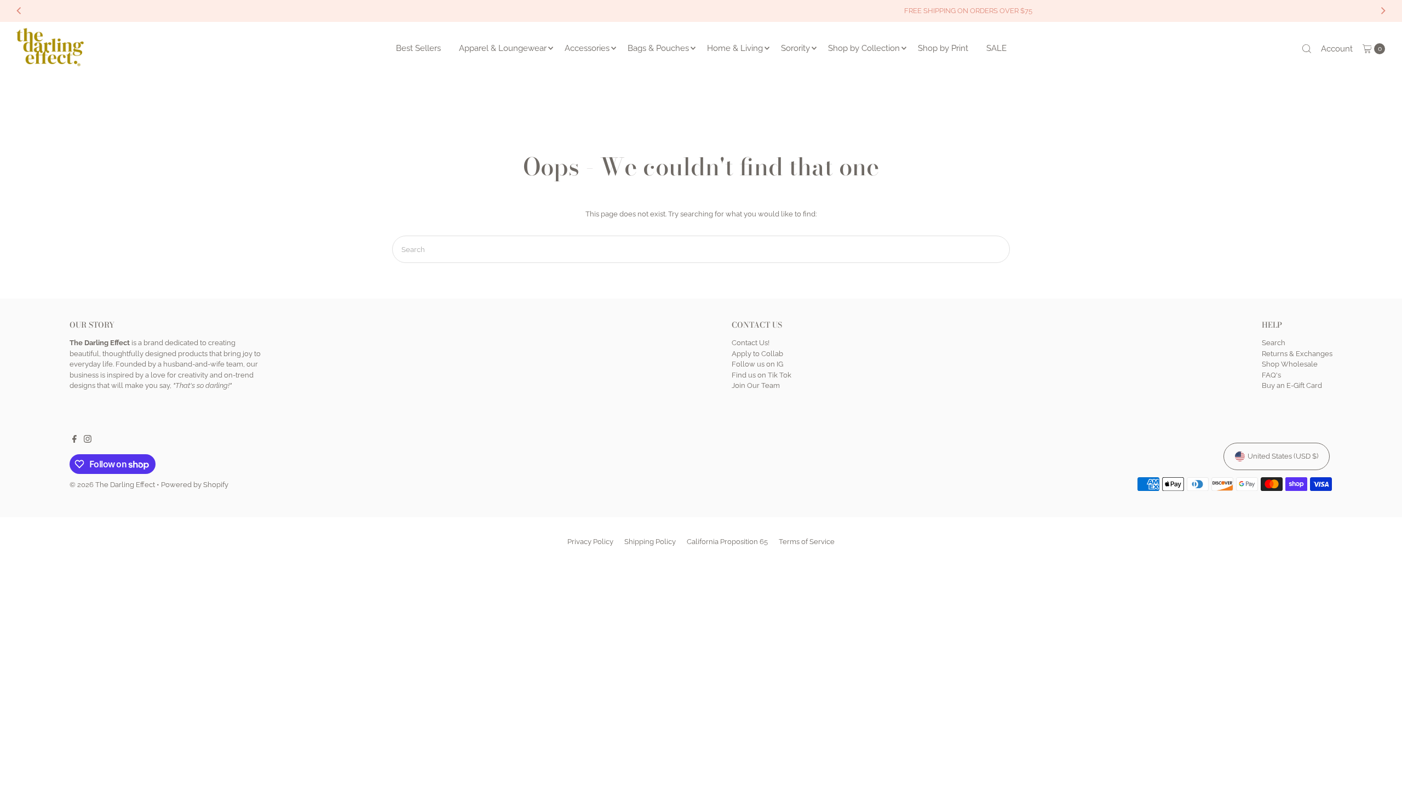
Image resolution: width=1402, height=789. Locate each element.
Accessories (587, 48)
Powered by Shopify (194, 485)
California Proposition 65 (727, 542)
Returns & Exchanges (1297, 354)
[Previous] (20, 10)
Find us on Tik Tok (761, 375)
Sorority (795, 48)
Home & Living (735, 48)
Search (1273, 343)
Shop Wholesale (1290, 364)
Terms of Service (807, 542)
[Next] (1382, 10)
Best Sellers (418, 48)
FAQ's (1271, 375)
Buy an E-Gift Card (1292, 385)
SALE (996, 48)
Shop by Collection (864, 48)
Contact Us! (750, 343)
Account (1337, 49)
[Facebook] (74, 440)
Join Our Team (756, 385)
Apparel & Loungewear (503, 48)
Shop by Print (943, 48)
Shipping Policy (650, 542)
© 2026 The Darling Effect (112, 485)
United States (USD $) (1283, 456)
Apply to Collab (757, 354)
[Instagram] (87, 440)
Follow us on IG (757, 364)
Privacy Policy (590, 542)
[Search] (1307, 48)
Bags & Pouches (658, 48)
